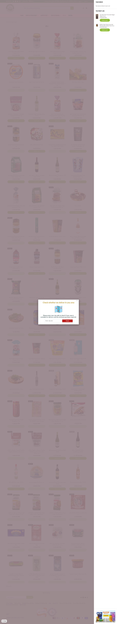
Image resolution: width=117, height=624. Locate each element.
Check (67, 321)
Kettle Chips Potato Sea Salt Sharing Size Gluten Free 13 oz (107, 25)
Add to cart (105, 20)
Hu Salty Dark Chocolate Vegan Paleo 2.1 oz (107, 15)
